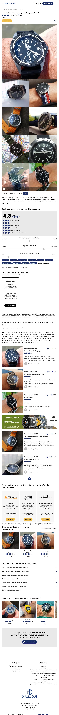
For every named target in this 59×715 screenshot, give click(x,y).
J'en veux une (7, 20)
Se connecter (48, 3)
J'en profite (10, 519)
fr (55, 3)
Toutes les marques (12, 9)
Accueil (3, 9)
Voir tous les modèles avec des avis (48, 528)
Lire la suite (6, 203)
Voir (26, 193)
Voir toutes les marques (34, 598)
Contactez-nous (10, 305)
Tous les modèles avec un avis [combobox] (12, 193)
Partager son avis (30, 642)
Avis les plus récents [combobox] (16, 328)
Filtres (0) (5, 328)
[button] (29, 568)
